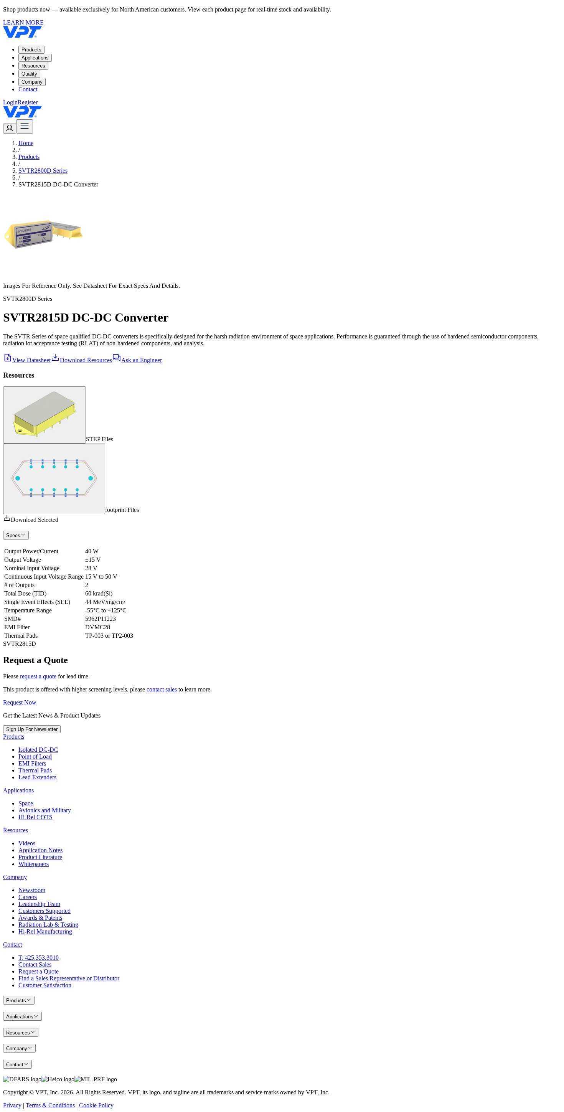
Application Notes (40, 850)
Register (28, 102)
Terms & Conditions (50, 1105)
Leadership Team (39, 904)
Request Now (19, 702)
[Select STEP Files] (44, 415)
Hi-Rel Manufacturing (45, 931)
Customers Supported (44, 910)
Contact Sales (34, 964)
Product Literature (40, 857)
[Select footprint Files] (54, 479)
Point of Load (35, 756)
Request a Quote (38, 971)
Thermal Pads (35, 770)
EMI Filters (32, 763)
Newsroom (31, 890)
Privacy (12, 1105)
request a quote (38, 676)
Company (32, 82)
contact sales (162, 689)
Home (25, 143)
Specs (13, 535)
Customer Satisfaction (44, 985)
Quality (29, 74)
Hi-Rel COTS (35, 817)
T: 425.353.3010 (38, 957)
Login (10, 102)
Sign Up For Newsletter (32, 729)
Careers (27, 897)
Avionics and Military (44, 810)
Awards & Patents (40, 917)
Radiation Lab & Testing (48, 924)
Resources (33, 66)
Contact (27, 89)
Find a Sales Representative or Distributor (68, 978)
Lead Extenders (37, 777)
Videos (26, 843)
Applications (35, 58)
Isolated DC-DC (38, 749)
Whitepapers (33, 864)
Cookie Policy (96, 1105)
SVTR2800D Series (43, 170)
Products (31, 50)
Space (25, 803)
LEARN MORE (23, 22)
